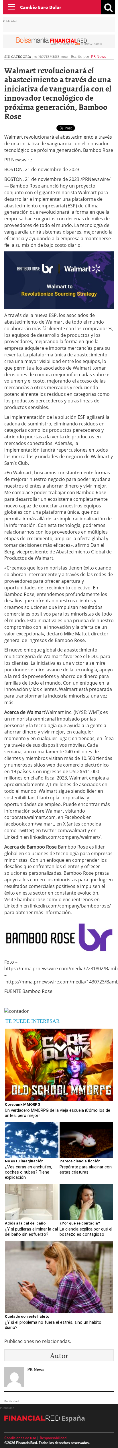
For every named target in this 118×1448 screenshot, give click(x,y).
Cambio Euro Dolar (40, 7)
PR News (98, 56)
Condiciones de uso (20, 1437)
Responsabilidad (53, 1437)
